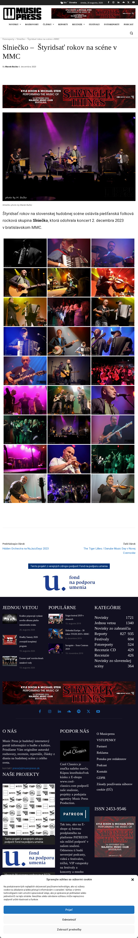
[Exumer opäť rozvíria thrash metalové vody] (10, 661)
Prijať (69, 909)
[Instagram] (113, 3)
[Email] (93, 76)
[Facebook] (108, 3)
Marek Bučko (11, 67)
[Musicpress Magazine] (25, 14)
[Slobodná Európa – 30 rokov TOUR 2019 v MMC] (56, 634)
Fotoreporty (8, 39)
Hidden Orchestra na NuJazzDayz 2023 (26, 548)
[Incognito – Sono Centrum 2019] (56, 648)
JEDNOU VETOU (20, 607)
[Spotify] (79, 712)
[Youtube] (133, 3)
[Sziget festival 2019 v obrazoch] (56, 619)
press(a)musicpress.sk (26, 768)
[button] (132, 879)
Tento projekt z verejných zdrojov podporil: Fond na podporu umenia (69, 566)
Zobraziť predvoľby (69, 929)
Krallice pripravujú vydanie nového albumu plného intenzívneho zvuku (31, 620)
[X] (128, 3)
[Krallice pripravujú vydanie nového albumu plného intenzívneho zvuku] (10, 619)
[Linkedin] (118, 3)
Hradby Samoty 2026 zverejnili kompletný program (28, 641)
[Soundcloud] (123, 3)
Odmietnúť (69, 919)
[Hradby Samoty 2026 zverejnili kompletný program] (10, 640)
